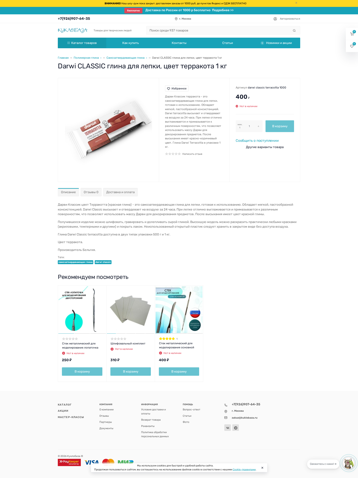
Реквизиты (148, 426)
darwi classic (103, 262)
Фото (186, 421)
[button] (352, 34)
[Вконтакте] (227, 427)
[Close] (262, 467)
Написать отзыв (192, 153)
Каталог (65, 404)
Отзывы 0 (91, 192)
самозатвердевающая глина (75, 262)
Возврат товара (151, 419)
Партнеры (105, 421)
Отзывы (104, 415)
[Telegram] (235, 427)
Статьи (187, 415)
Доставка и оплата (120, 192)
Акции (63, 410)
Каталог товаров (84, 43)
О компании (106, 409)
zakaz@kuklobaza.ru (244, 417)
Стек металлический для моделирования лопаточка (80, 345)
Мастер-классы (71, 417)
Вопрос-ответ (191, 409)
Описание (68, 192)
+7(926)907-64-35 (74, 18)
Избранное (179, 88)
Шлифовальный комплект (128, 343)
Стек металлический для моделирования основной (176, 345)
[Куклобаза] (73, 30)
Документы (106, 428)
